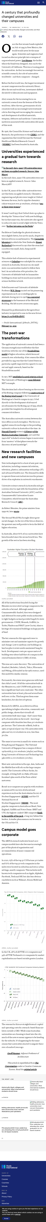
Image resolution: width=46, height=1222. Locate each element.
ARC (20, 502)
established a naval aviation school (28, 376)
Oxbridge (16, 261)
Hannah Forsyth (9, 431)
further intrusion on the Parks (20, 226)
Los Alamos (27, 60)
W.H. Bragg (15, 290)
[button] (38, 2)
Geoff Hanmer (13, 1053)
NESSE (25, 803)
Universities (6, 1176)
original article (30, 1069)
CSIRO (33, 134)
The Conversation (14, 27)
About (4, 1193)
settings (17, 1214)
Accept (6, 1218)
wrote (16, 511)
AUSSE (25, 796)
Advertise (5, 1204)
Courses (5, 1179)
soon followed (34, 380)
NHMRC (6, 144)
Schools (4, 1186)
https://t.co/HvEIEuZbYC (13, 316)
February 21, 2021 (9, 326)
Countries (5, 1183)
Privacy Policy (7, 1197)
